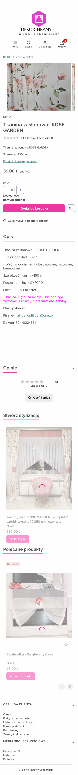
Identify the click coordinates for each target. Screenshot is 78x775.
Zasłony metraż (25, 56)
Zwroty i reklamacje (16, 734)
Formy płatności (13, 726)
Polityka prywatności (16, 718)
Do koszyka (18, 539)
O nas (7, 714)
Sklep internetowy (34, 769)
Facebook (10, 751)
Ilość (6, 183)
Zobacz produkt (21, 676)
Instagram (9, 755)
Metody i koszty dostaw (19, 722)
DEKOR (7, 56)
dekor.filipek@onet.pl (38, 315)
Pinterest (9, 759)
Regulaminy (10, 730)
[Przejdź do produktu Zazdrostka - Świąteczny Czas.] (39, 605)
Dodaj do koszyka (34, 208)
